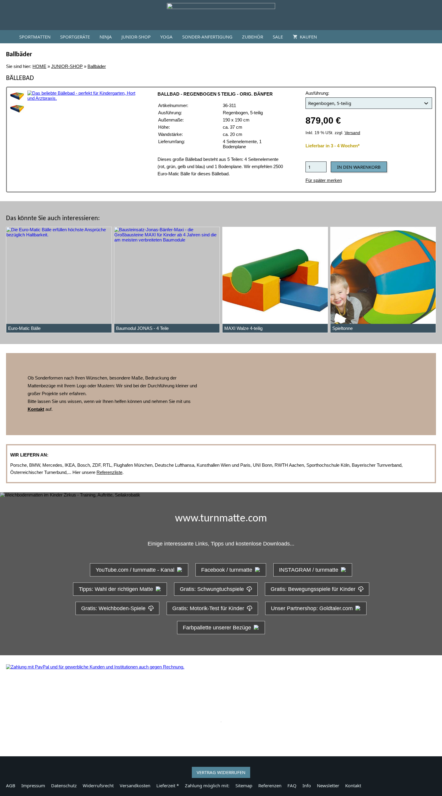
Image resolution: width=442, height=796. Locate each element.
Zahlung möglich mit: (207, 785)
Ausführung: (317, 93)
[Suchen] (435, 36)
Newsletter (328, 785)
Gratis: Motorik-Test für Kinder (208, 608)
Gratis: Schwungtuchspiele (212, 589)
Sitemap (243, 785)
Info (306, 785)
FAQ (291, 785)
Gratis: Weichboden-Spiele (113, 608)
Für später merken (323, 180)
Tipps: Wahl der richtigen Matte (116, 589)
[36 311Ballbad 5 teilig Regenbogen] (17, 95)
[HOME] (7, 36)
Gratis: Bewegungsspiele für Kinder (313, 589)
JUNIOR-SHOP (67, 66)
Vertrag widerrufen (221, 772)
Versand (352, 133)
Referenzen (269, 785)
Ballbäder (96, 66)
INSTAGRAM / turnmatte (308, 570)
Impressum (33, 785)
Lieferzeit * (167, 785)
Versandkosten (135, 785)
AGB (10, 785)
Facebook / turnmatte (226, 570)
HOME (39, 66)
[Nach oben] (221, 736)
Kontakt (353, 785)
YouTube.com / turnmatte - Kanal (135, 570)
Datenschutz (64, 785)
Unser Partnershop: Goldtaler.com (312, 608)
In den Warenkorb (359, 167)
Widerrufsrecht (98, 785)
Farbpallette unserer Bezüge (217, 628)
